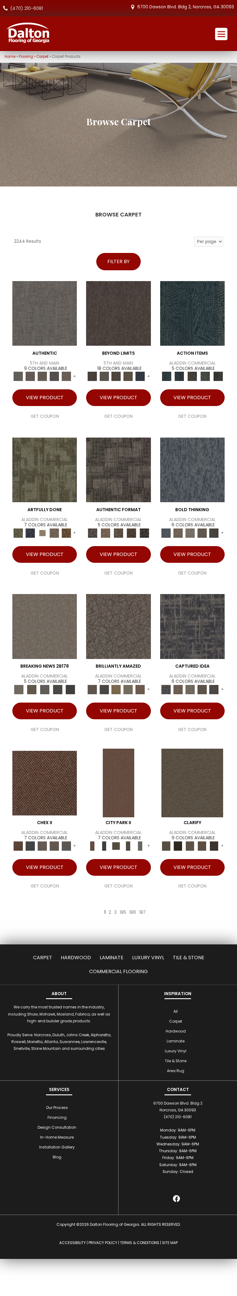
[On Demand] (57, 689)
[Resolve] (192, 783)
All (175, 1011)
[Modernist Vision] (42, 533)
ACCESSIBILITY (72, 1242)
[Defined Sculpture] (105, 533)
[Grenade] (178, 533)
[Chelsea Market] (44, 783)
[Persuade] (202, 846)
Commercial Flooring (118, 971)
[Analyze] (178, 846)
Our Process (57, 1107)
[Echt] (30, 376)
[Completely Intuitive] (116, 689)
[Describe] (190, 846)
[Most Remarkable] (30, 533)
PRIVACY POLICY (103, 1242)
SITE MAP (170, 1242)
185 (123, 912)
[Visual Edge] (118, 470)
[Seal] (214, 533)
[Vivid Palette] (66, 533)
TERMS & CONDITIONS (139, 1242)
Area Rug (175, 1070)
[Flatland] (140, 376)
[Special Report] (31, 689)
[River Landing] (30, 846)
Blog (57, 1157)
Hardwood (76, 957)
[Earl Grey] (205, 376)
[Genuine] (42, 376)
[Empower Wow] (128, 689)
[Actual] (44, 313)
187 (142, 912)
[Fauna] (128, 376)
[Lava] (190, 533)
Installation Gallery (57, 1147)
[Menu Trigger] (221, 34)
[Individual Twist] (118, 533)
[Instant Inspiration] (140, 689)
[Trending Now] (44, 626)
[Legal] (54, 376)
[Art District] (42, 846)
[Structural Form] (144, 533)
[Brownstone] (192, 376)
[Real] (66, 376)
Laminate (111, 957)
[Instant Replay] (44, 689)
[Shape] (192, 470)
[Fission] (202, 533)
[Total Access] (70, 689)
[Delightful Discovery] (44, 470)
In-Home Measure (57, 1137)
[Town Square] (66, 846)
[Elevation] (116, 376)
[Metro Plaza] (54, 846)
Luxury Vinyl (148, 957)
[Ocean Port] (179, 376)
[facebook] (176, 1200)
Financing (57, 1117)
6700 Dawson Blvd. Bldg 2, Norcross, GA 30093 (185, 7)
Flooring (26, 56)
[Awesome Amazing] (54, 533)
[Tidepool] (192, 313)
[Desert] (104, 376)
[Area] (118, 313)
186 (132, 912)
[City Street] (218, 376)
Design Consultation (57, 1127)
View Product (45, 397)
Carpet (42, 56)
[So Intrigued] (118, 626)
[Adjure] (214, 846)
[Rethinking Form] (131, 533)
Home (10, 56)
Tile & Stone (188, 957)
